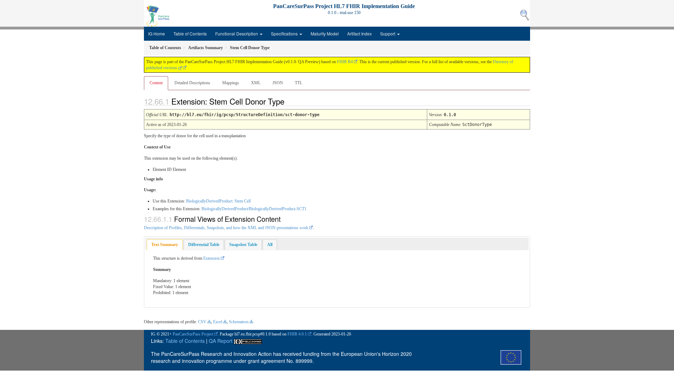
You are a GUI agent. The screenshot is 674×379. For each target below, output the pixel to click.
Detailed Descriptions (192, 82)
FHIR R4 (345, 61)
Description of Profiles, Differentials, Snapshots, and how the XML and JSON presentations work (226, 227)
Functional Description (237, 33)
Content (156, 82)
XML (255, 82)
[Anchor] (290, 101)
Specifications (285, 33)
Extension (211, 258)
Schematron (239, 321)
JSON (277, 82)
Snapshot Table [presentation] (243, 244)
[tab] (165, 244)
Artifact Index (359, 33)
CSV (202, 321)
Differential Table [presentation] (203, 244)
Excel (217, 321)
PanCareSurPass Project (193, 334)
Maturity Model (325, 33)
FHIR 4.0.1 (297, 334)
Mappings (230, 82)
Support (388, 33)
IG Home (156, 33)
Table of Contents (190, 33)
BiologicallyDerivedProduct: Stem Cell (218, 201)
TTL (298, 82)
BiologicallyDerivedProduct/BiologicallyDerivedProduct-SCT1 (253, 208)
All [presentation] (269, 244)
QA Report (220, 340)
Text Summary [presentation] (164, 244)
